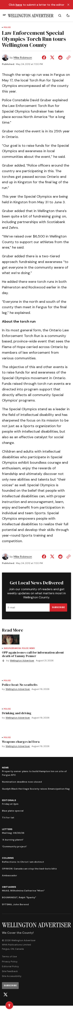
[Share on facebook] (44, 57)
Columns (7, 858)
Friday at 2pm (10, 804)
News (32, 648)
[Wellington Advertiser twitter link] (5, 994)
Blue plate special (12, 810)
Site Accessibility (11, 976)
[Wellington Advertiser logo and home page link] (31, 15)
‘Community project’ (14, 846)
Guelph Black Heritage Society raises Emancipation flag (36, 788)
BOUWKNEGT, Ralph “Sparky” (19, 897)
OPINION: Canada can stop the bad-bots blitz (29, 868)
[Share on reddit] (60, 57)
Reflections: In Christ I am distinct (23, 861)
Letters (7, 829)
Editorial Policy (10, 966)
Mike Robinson (23, 57)
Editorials (9, 800)
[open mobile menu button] (4, 15)
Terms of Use (9, 956)
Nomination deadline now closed (22, 781)
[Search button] (60, 15)
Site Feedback (10, 971)
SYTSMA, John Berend (15, 904)
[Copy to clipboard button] (67, 57)
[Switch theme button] (68, 15)
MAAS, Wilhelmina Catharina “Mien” (23, 890)
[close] (68, 5)
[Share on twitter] (52, 57)
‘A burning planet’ (13, 839)
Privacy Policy (10, 961)
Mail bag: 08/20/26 (13, 832)
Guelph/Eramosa (12, 648)
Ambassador (9, 875)
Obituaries (9, 886)
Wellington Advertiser (22, 660)
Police (7, 27)
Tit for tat (8, 817)
